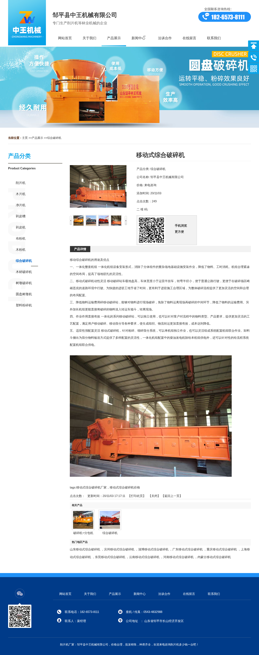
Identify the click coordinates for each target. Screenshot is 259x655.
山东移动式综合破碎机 (85, 549)
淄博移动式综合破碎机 (153, 549)
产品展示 (37, 137)
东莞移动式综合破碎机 (110, 557)
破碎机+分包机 (83, 533)
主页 (25, 137)
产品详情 (80, 249)
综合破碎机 (54, 137)
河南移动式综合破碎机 (178, 557)
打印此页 (137, 496)
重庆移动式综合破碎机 (222, 549)
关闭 (154, 496)
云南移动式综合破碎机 (144, 557)
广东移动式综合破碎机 (187, 549)
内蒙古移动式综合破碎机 (214, 557)
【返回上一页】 (172, 496)
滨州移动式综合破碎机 (119, 549)
